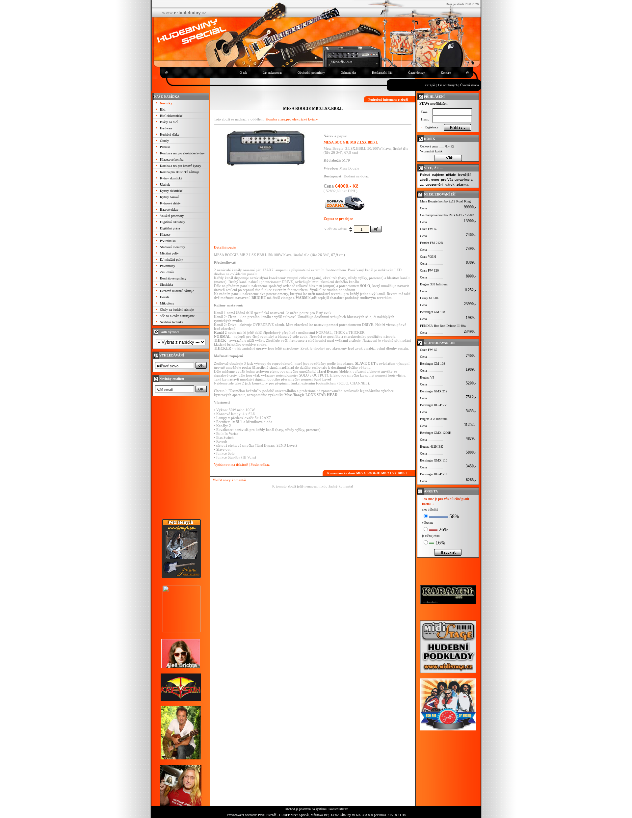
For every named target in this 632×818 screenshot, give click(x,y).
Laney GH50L (429, 298)
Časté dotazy (416, 72)
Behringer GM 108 (432, 312)
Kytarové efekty (170, 203)
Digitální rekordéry (172, 222)
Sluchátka (166, 284)
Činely (164, 141)
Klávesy (165, 234)
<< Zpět (430, 85)
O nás (243, 72)
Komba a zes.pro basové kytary (180, 166)
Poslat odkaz (260, 464)
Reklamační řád (382, 72)
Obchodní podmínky (311, 72)
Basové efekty (169, 209)
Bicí (163, 109)
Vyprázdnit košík (431, 151)
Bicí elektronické (171, 116)
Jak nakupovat (272, 72)
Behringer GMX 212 (433, 391)
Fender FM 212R (431, 243)
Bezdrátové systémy (173, 278)
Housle (164, 297)
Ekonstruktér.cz (338, 809)
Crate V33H (428, 256)
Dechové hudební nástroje (177, 291)
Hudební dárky (169, 134)
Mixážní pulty (169, 253)
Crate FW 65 (428, 229)
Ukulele (165, 184)
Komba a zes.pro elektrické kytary (182, 153)
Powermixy (167, 266)
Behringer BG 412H (433, 474)
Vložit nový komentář (229, 480)
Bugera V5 (427, 377)
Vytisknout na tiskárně (231, 464)
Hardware (166, 128)
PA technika (167, 241)
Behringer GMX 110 (433, 460)
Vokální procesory (172, 216)
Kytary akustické (171, 178)
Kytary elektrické (171, 191)
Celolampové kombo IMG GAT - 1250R (447, 215)
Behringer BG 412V (433, 405)
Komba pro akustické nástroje (179, 172)
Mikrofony (167, 303)
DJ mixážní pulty (171, 259)
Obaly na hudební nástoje (177, 309)
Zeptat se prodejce (338, 219)
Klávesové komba (171, 159)
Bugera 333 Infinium (434, 284)
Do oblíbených (448, 85)
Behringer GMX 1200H (435, 433)
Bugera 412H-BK (431, 446)
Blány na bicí (169, 122)
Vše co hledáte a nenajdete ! (178, 316)
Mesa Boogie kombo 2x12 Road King (445, 201)
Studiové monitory (172, 247)
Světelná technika (171, 322)
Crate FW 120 (429, 270)
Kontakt (446, 72)
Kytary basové (169, 197)
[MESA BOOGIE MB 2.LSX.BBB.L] (265, 165)
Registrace (431, 127)
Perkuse (165, 147)
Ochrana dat (348, 72)
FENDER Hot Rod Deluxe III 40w (443, 326)
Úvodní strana (469, 85)
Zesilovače (167, 272)
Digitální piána (170, 228)
